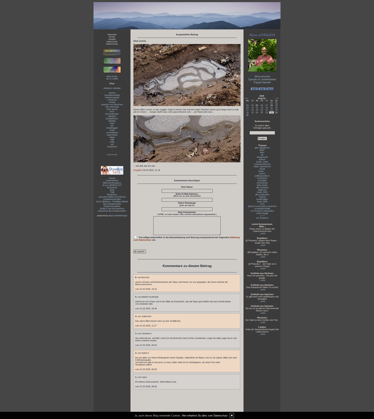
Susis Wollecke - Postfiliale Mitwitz (112, 201)
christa (112, 102)
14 (267, 107)
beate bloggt (262, 213)
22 (271, 110)
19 (257, 110)
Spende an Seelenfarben (262, 79)
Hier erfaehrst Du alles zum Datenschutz (205, 415)
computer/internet (262, 164)
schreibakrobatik (262, 208)
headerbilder (262, 199)
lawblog (112, 121)
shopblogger (112, 128)
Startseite (112, 34)
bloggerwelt (262, 157)
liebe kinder (262, 185)
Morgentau (112, 194)
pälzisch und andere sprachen (262, 206)
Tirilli (112, 192)
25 (252, 112)
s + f (262, 215)
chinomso (112, 100)
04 (252, 105)
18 (252, 110)
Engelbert (137, 170)
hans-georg (112, 109)
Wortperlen (112, 187)
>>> (277, 98)
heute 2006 (262, 201)
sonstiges (262, 180)
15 (271, 107)
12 (257, 107)
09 (276, 105)
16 (276, 107)
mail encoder (112, 155)
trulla (112, 142)
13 (262, 107)
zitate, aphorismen (262, 166)
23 (276, 110)
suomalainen (112, 132)
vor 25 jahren (262, 218)
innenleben (262, 178)
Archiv (112, 37)
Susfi (112, 190)
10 (247, 107)
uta (112, 144)
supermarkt (112, 135)
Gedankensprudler (112, 199)
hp (262, 155)
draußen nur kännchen (112, 104)
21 (267, 110)
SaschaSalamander (112, 204)
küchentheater (112, 114)
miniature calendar (112, 88)
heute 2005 (262, 192)
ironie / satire (262, 162)
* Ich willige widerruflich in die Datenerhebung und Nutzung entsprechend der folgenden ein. (186, 238)
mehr (263, 233)
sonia (112, 130)
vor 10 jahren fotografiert (262, 211)
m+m (262, 204)
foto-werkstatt (112, 107)
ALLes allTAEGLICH (112, 185)
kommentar (262, 183)
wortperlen (112, 146)
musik (262, 169)
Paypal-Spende (262, 82)
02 (276, 103)
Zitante (112, 178)
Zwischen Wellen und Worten (112, 197)
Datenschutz (112, 44)
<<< (246, 98)
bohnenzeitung (112, 97)
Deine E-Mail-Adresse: (187, 195)
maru (112, 123)
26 (257, 112)
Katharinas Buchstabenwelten (112, 211)
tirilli (112, 139)
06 (262, 105)
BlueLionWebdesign (118, 215)
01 (271, 103)
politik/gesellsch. (262, 176)
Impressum (112, 41)
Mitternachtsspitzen (112, 183)
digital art (262, 190)
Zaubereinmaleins (112, 206)
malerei (262, 197)
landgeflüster (112, 118)
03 (247, 105)
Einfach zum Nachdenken (112, 208)
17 (247, 110)
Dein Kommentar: (187, 213)
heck (112, 111)
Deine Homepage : (187, 204)
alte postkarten (262, 194)
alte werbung (262, 187)
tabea (112, 137)
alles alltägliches (262, 148)
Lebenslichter (112, 180)
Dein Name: (187, 187)
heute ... (262, 171)
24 (247, 112)
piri (112, 125)
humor (262, 173)
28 (267, 112)
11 (252, 107)
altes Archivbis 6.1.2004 (112, 77)
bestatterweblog (112, 95)
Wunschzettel (262, 76)
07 (267, 105)
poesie (262, 159)
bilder (262, 150)
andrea (112, 93)
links (262, 152)
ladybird (112, 116)
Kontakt (112, 39)
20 (262, 110)
